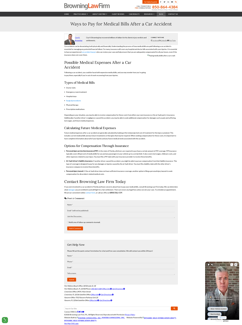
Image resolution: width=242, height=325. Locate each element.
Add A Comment (75, 228)
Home (66, 14)
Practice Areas (80, 14)
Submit (71, 280)
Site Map (67, 323)
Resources (148, 14)
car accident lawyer (89, 52)
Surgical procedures (73, 101)
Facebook (155, 40)
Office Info (106, 289)
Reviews (118, 14)
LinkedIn (164, 40)
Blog (161, 14)
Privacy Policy (130, 315)
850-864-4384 (165, 7)
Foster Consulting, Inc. (113, 318)
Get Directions (117, 289)
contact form (90, 193)
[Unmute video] (208, 264)
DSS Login (75, 323)
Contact (173, 14)
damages (71, 190)
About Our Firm (99, 14)
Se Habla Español (150, 2)
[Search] (176, 2)
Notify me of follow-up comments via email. (84, 222)
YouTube (172, 40)
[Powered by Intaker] (226, 321)
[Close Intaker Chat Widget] (235, 264)
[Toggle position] (231, 264)
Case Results (134, 14)
